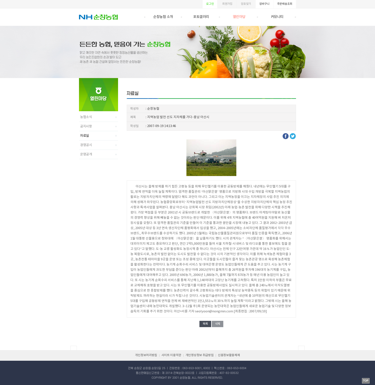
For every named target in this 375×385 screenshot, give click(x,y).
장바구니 (264, 4)
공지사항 (86, 126)
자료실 (84, 136)
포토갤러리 (201, 17)
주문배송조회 (284, 4)
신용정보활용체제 (229, 355)
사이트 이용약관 (171, 355)
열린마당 (239, 17)
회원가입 (227, 4)
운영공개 (86, 154)
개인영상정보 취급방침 (200, 355)
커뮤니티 (277, 17)
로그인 (210, 4)
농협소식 (86, 117)
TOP (365, 380)
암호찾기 (246, 4)
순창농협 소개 (163, 17)
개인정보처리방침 (146, 355)
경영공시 (86, 145)
